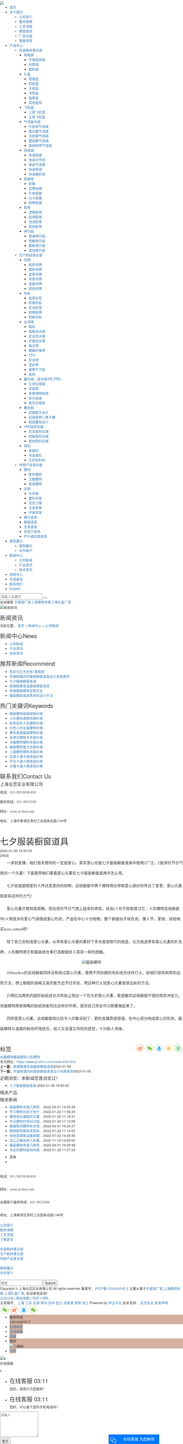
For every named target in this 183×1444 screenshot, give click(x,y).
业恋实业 (147, 1302)
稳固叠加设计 (39, 421)
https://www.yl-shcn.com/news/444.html (46, 1061)
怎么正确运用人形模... (26, 1140)
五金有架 (35, 507)
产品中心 (16, 45)
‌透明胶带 (35, 212)
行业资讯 (25, 564)
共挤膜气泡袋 (39, 135)
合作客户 (25, 550)
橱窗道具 (25, 31)
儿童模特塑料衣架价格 (26, 751)
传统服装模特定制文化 (26, 690)
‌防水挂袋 (35, 398)
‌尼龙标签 (35, 307)
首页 (13, 7)
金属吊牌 (35, 283)
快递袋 (29, 150)
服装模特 (20, 1056)
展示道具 (30, 517)
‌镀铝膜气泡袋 (39, 140)
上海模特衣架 (41, 602)
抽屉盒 (34, 97)
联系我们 (16, 583)
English (15, 588)
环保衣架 (35, 512)
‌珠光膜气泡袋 (39, 131)
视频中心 (16, 574)
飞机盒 (29, 107)
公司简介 (25, 16)
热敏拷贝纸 (37, 240)
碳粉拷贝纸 (37, 245)
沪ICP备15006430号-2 (111, 1288)
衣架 (27, 488)
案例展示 (16, 541)
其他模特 (35, 483)
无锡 (36, 1302)
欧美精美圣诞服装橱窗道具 (30, 685)
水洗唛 (29, 321)
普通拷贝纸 (37, 236)
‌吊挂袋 (34, 388)
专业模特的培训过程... (26, 1121)
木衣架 (34, 493)
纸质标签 (35, 297)
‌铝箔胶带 (35, 216)
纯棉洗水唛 (37, 331)
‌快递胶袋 (35, 155)
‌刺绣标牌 (35, 312)
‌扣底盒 (34, 83)
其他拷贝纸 (37, 250)
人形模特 (33, 1056)
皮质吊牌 (35, 274)
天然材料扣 (37, 460)
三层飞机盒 (37, 112)
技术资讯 (25, 569)
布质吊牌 (35, 278)
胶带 (27, 207)
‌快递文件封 (37, 159)
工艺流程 (25, 26)
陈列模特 (35, 474)
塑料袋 (34, 69)
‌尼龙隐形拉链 (39, 431)
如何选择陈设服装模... (26, 1135)
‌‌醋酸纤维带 (37, 350)
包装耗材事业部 (30, 50)
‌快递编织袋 (37, 174)
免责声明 (161, 1302)
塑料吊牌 (35, 269)
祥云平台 (115, 1302)
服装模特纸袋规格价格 (26, 713)
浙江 (85, 1302)
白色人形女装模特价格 (26, 727)
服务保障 (25, 21)
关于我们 (16, 12)
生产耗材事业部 (30, 255)
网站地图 (23, 1298)
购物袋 (29, 54)
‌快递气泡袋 (37, 164)
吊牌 (27, 259)
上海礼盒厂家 (61, 602)
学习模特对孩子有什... (26, 1111)
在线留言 (16, 579)
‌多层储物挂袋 (39, 393)
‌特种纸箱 (35, 202)
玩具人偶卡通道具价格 (26, 756)
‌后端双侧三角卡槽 (42, 417)
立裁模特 (35, 479)
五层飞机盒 (37, 116)
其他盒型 (35, 102)
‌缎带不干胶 (37, 369)
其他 (32, 374)
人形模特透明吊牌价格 (26, 718)
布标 (27, 293)
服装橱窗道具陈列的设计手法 (31, 695)
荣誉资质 (25, 40)
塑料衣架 (35, 498)
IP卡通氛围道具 (35, 536)
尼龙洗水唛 (37, 336)
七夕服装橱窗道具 (23, 681)
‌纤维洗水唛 (37, 340)
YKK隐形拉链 (34, 426)
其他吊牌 (35, 288)
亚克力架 (35, 502)
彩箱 (32, 183)
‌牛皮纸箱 (35, 193)
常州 (44, 1302)
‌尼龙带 (34, 359)
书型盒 (34, 93)
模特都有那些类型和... (26, 1130)
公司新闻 (25, 560)
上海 (21, 1302)
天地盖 (34, 88)
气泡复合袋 (32, 121)
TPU (32, 355)
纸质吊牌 (35, 264)
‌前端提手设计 (39, 412)
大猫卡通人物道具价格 (26, 765)
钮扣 (27, 445)
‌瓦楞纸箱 (35, 188)
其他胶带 (35, 226)
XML (45, 1298)
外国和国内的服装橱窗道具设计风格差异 (40, 676)
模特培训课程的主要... (26, 1116)
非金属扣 (35, 455)
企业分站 (6, 1298)
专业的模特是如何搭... (26, 1149)
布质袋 (34, 64)
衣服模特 (6, 1056)
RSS (35, 1298)
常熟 (77, 1302)
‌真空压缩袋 (37, 402)
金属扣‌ (34, 450)
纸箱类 (29, 178)
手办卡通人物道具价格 (26, 761)
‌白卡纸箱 (35, 197)
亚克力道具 (32, 531)
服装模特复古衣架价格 (26, 746)
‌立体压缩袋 (37, 383)
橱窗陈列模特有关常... (26, 1126)
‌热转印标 (35, 317)
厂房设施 (25, 35)
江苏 (28, 1302)
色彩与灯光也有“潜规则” (27, 671)
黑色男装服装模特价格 (26, 732)
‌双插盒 (34, 78)
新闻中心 (16, 555)
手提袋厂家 (22, 602)
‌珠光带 (34, 345)
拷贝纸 (29, 231)
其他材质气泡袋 (40, 145)
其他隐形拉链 (39, 440)
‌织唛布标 (35, 302)
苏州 (51, 1302)
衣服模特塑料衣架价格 (26, 742)
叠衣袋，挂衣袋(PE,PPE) (42, 378)
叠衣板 (29, 407)
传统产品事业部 (30, 464)
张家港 (68, 1302)
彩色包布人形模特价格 (26, 723)
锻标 (32, 326)
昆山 (59, 1302)
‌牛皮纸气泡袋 (39, 126)
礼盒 (27, 73)
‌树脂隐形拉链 (39, 436)
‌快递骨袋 (35, 169)
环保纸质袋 (37, 59)
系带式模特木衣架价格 (26, 737)
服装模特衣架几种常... (26, 1106)
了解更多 (6, 1239)
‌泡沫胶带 (35, 221)
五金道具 (30, 526)
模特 (27, 469)
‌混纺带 (34, 364)
